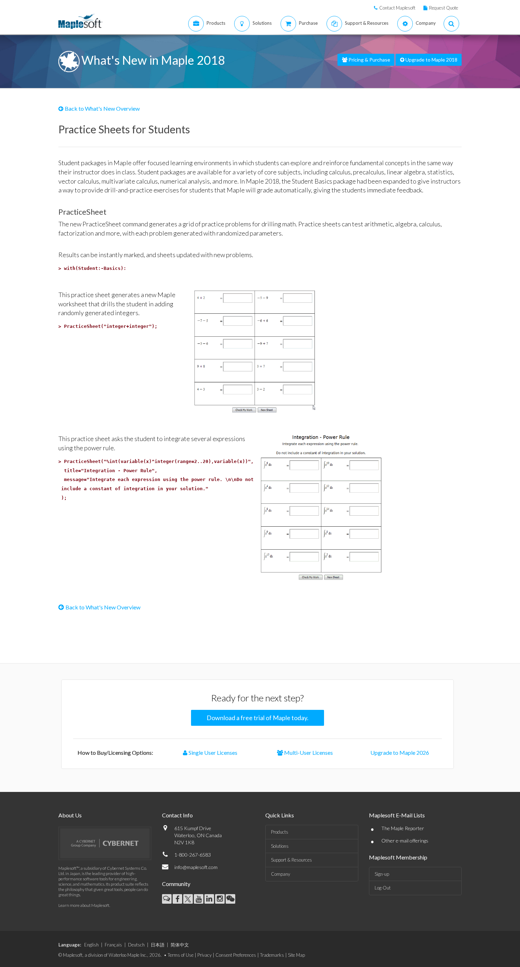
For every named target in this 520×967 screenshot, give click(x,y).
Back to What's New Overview (102, 108)
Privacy (204, 955)
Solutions (280, 846)
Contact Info (177, 815)
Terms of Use (180, 955)
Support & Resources (291, 860)
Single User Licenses (212, 752)
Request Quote (443, 8)
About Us (70, 815)
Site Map (296, 955)
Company (280, 874)
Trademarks (272, 955)
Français (113, 945)
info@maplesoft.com (196, 867)
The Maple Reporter (402, 828)
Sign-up (382, 874)
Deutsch (136, 945)
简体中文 (180, 945)
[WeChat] (230, 899)
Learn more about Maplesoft (83, 905)
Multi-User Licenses (308, 752)
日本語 (157, 945)
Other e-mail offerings (404, 841)
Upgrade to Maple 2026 (399, 752)
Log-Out (383, 888)
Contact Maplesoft (397, 8)
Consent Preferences (235, 955)
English (91, 945)
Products (279, 832)
